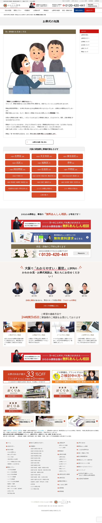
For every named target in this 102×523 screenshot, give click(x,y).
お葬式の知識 (56, 10)
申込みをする (81, 253)
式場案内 (27, 10)
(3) (17, 188)
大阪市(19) (44, 156)
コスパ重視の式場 (35, 488)
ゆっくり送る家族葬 (12, 472)
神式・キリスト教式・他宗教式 (14, 488)
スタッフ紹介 (10, 456)
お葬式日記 (62, 477)
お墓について (84, 48)
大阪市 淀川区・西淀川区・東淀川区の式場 (41, 470)
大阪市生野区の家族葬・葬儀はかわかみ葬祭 (14, 14)
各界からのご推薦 (63, 445)
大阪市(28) (17, 156)
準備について (84, 51)
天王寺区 (15, 430)
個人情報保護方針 (83, 456)
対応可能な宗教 (11, 493)
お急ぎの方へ (90, 10)
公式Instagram (83, 478)
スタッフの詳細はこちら (51, 305)
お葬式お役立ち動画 (64, 474)
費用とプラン (17, 10)
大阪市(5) (70, 156)
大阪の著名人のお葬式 (12, 459)
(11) (70, 162)
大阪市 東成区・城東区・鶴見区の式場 (40, 467)
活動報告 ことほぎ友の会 (13, 463)
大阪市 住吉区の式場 (35, 458)
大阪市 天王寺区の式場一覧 (37, 451)
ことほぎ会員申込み (83, 449)
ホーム (9, 442)
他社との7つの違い (11, 454)
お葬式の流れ (84, 34)
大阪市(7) (44, 162)
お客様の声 (36, 10)
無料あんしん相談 (83, 446)
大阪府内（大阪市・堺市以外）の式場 (39, 481)
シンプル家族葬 (11, 479)
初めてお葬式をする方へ (37, 442)
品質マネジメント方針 (84, 463)
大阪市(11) (17, 182)
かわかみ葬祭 (41, 430)
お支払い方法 (10, 491)
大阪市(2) (70, 176)
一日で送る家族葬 (11, 469)
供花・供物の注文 (67, 10)
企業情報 (97, 1)
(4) (44, 188)
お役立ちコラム (62, 471)
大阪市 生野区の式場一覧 (36, 448)
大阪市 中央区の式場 (35, 474)
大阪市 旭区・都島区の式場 (37, 472)
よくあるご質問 (83, 1)
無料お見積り (79, 10)
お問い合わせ (75, 1)
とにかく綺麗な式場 (35, 486)
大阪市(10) (17, 169)
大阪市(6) (70, 182)
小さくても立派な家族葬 (13, 481)
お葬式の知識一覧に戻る (40, 142)
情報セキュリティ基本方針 (85, 459)
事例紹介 (46, 10)
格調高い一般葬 (11, 483)
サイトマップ (81, 470)
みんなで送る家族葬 (12, 474)
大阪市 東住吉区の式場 (36, 453)
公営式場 (33, 484)
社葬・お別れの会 (11, 486)
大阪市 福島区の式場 (35, 465)
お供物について (85, 41)
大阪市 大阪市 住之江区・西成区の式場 (40, 479)
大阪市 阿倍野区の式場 (36, 455)
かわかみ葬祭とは (11, 452)
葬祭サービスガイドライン (85, 466)
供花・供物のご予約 (83, 453)
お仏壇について (85, 45)
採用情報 (91, 1)
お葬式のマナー (85, 38)
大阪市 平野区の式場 (35, 460)
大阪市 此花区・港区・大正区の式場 (39, 477)
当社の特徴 (8, 10)
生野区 (19, 430)
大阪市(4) (17, 162)
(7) (44, 195)
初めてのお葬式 (66, 1)
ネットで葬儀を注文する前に (14, 461)
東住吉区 (9, 430)
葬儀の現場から (63, 481)
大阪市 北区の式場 (35, 462)
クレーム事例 (62, 447)
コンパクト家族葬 (11, 476)
